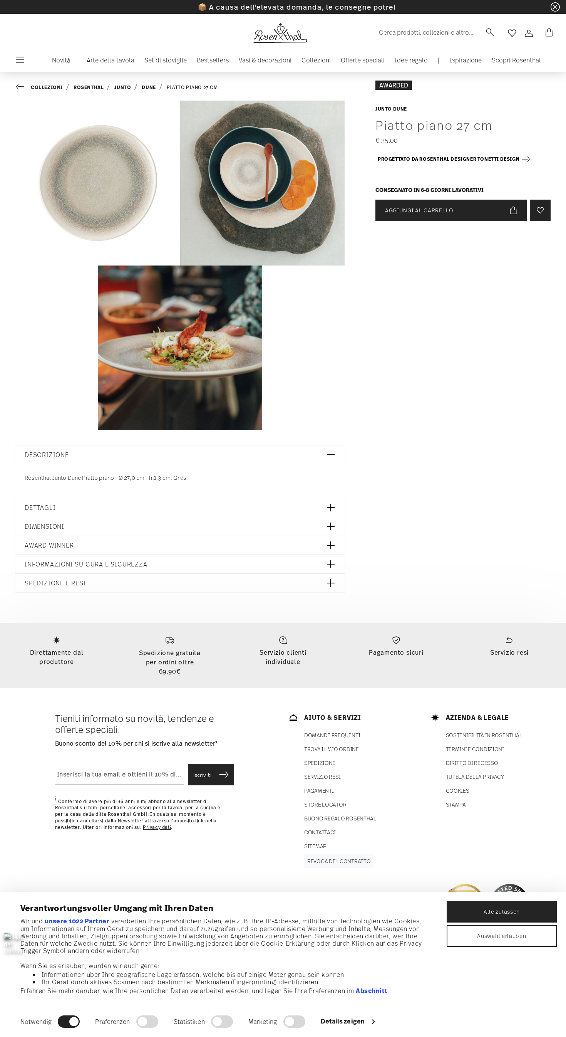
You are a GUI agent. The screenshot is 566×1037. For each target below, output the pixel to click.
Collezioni (47, 87)
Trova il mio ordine (331, 749)
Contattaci (320, 832)
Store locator (325, 804)
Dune (149, 87)
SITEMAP (315, 846)
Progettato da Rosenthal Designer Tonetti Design (449, 159)
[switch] (147, 1021)
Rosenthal (89, 87)
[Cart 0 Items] (547, 33)
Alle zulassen (502, 911)
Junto (122, 87)
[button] (58, 62)
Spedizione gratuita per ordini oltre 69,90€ (170, 662)
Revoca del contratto (338, 861)
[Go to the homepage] (280, 33)
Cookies (457, 790)
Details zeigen (343, 1021)
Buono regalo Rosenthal (340, 818)
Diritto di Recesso (472, 762)
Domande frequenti (332, 735)
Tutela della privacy (475, 776)
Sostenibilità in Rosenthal (484, 735)
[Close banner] (555, 7)
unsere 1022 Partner (77, 921)
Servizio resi (509, 652)
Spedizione (319, 762)
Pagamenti (318, 790)
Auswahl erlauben (501, 936)
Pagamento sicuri (396, 652)
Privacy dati (157, 827)
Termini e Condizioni (475, 749)
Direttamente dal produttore (57, 657)
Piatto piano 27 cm (192, 87)
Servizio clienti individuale (283, 657)
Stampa (456, 804)
